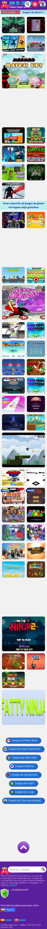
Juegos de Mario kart (24, 757)
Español (10, 910)
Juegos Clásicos (24, 766)
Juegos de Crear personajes (24, 800)
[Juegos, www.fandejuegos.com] (17, 5)
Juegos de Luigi (24, 791)
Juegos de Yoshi (24, 783)
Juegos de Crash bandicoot (24, 748)
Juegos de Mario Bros (24, 740)
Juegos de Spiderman (24, 774)
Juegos (11, 885)
